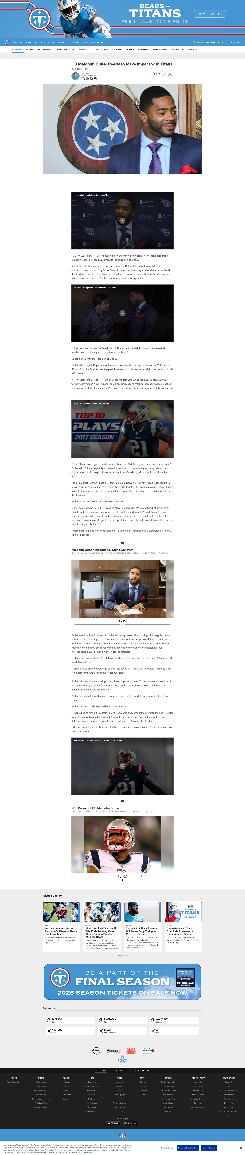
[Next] (141, 620)
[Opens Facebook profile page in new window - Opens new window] (83, 78)
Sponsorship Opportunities (228, 1090)
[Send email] (165, 75)
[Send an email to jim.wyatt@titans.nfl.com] (95, 78)
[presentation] (201, 955)
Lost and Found (168, 1103)
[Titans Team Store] (122, 1059)
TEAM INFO (67, 1078)
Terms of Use (228, 1103)
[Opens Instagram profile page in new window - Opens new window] (91, 78)
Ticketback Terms (41, 1103)
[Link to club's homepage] (7, 42)
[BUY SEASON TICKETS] (122, 982)
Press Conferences (119, 1103)
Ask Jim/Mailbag (92, 1086)
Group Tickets (41, 1095)
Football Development (197, 1099)
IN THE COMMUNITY (198, 1078)
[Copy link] (170, 74)
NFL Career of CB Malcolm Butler (95, 808)
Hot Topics (92, 1099)
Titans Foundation (197, 1095)
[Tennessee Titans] (122, 1135)
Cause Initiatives (197, 1086)
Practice (143, 1086)
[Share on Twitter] (160, 75)
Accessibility (228, 1107)
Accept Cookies (209, 1148)
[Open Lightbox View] (122, 594)
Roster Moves (92, 1090)
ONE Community (198, 1090)
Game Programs (92, 1111)
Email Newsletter (228, 1095)
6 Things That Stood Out (91, 1107)
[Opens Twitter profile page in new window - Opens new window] (87, 78)
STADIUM (168, 1078)
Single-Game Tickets (41, 1090)
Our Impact (197, 1103)
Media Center (197, 1082)
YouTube (120, 1111)
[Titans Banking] (113, 1051)
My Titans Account (41, 1082)
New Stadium (168, 1111)
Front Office (67, 1095)
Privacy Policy (228, 1099)
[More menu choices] (106, 42)
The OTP (120, 1090)
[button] (122, 221)
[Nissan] (96, 1051)
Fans (143, 1095)
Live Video (119, 1082)
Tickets (41, 1078)
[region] (122, 1148)
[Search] (195, 42)
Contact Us (228, 1082)
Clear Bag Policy (168, 1086)
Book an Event (168, 1095)
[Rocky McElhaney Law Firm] (148, 1051)
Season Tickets (41, 1086)
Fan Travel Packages (41, 1107)
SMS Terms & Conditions (228, 1111)
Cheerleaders (143, 1090)
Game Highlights (119, 1095)
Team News (92, 1082)
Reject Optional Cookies (187, 1148)
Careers (228, 1086)
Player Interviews (119, 1107)
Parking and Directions (168, 1090)
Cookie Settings (167, 1148)
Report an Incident (168, 1107)
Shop (228, 1116)
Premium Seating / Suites (41, 1099)
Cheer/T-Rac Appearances (197, 1107)
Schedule (13, 1078)
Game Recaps (92, 1103)
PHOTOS (143, 1078)
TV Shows (119, 1086)
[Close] (241, 1148)
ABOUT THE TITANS (228, 1078)
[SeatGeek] (131, 1051)
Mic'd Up (119, 1099)
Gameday (143, 1082)
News (92, 1078)
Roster (66, 1086)
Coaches (67, 1090)
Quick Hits (91, 1095)
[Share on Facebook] (155, 75)
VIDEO (119, 1078)
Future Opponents (13, 1082)
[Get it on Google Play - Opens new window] (131, 1124)
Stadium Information (168, 1082)
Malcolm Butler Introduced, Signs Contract (102, 549)
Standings (66, 1099)
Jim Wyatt (85, 73)
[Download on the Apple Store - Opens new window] (113, 1123)
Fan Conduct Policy (168, 1099)
